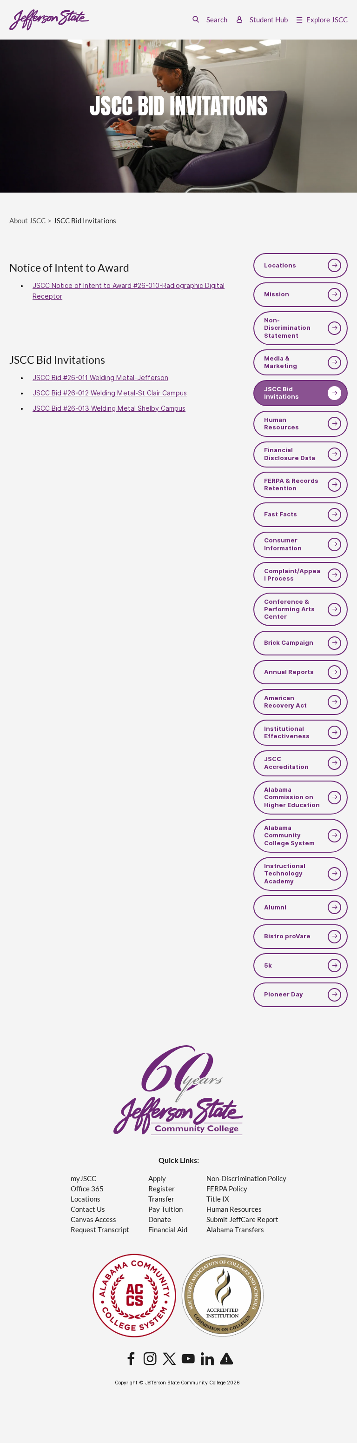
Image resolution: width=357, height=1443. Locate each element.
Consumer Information (283, 544)
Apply (157, 1178)
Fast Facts (280, 514)
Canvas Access (93, 1219)
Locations (280, 265)
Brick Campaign (288, 642)
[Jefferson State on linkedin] (207, 1359)
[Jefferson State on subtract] (226, 1359)
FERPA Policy (226, 1189)
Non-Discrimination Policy (246, 1178)
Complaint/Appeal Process (292, 575)
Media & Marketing (280, 362)
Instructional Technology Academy (284, 873)
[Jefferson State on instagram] (150, 1359)
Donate (159, 1219)
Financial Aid (167, 1230)
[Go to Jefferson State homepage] (178, 1090)
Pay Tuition (165, 1209)
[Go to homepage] (49, 20)
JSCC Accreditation (286, 762)
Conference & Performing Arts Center (289, 609)
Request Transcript (100, 1230)
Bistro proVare (287, 936)
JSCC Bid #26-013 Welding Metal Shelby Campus (109, 408)
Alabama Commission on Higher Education (292, 797)
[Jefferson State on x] (169, 1359)
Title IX (217, 1199)
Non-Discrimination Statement (287, 328)
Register (161, 1189)
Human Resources (281, 423)
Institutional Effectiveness (287, 732)
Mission (276, 294)
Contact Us (88, 1209)
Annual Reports (289, 671)
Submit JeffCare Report (242, 1219)
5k (268, 965)
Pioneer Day (283, 994)
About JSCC (27, 221)
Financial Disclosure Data (289, 454)
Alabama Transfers (235, 1230)
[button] (209, 20)
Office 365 (87, 1189)
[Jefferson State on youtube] (188, 1359)
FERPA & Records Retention (291, 484)
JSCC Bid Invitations (281, 393)
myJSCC (83, 1178)
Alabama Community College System (289, 835)
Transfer (161, 1199)
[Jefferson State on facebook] (131, 1359)
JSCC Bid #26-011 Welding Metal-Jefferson (100, 377)
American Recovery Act (285, 702)
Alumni (275, 907)
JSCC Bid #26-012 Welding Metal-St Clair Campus (110, 393)
